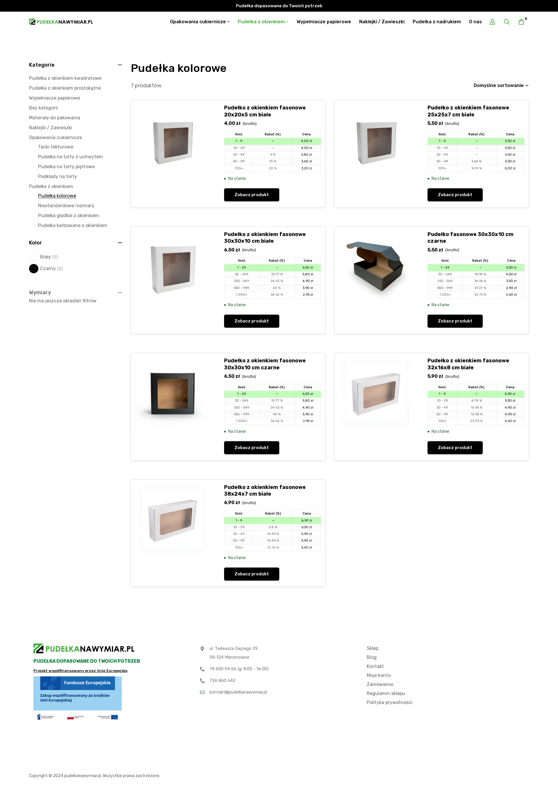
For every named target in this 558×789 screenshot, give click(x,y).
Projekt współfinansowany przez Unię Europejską (80, 671)
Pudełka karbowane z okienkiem (72, 225)
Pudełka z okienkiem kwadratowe (65, 78)
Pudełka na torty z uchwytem (70, 156)
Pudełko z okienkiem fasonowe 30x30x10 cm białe (265, 237)
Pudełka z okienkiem (51, 186)
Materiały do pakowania (54, 117)
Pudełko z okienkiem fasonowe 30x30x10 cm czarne (265, 363)
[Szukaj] (507, 22)
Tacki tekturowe (55, 147)
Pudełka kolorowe (57, 195)
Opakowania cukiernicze (55, 137)
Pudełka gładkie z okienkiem (68, 215)
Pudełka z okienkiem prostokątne (65, 88)
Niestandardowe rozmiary (66, 205)
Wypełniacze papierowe (54, 98)
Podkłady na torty (57, 176)
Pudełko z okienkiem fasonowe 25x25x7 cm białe (468, 111)
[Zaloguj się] (492, 22)
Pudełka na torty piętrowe (66, 166)
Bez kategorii (43, 108)
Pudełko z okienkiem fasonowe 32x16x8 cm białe (468, 363)
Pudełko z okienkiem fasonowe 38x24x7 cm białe (265, 490)
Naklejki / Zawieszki (50, 127)
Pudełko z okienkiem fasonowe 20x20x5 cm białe (265, 111)
